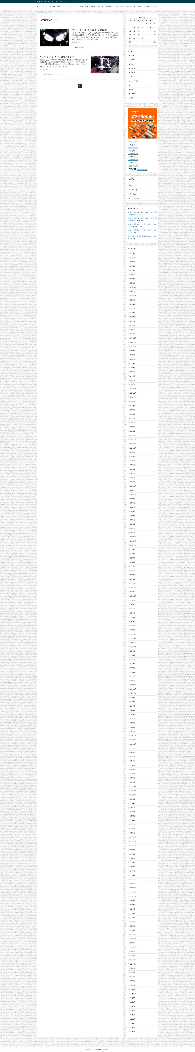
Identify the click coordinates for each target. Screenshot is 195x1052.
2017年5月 (132, 714)
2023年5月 (132, 418)
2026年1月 (132, 283)
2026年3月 (132, 274)
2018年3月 (132, 672)
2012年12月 (132, 938)
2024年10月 (132, 346)
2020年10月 (132, 545)
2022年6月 (132, 465)
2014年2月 (132, 879)
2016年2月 (132, 778)
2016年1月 (132, 782)
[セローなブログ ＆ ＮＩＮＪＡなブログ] (37, 6)
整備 (132, 89)
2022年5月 (132, 469)
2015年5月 (132, 816)
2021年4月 (132, 520)
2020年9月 (132, 549)
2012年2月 (132, 981)
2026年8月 (132, 253)
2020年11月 (132, 541)
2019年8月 (132, 604)
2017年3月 (132, 723)
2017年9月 (132, 697)
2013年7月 (132, 909)
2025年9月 (132, 300)
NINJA (133, 55)
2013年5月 (132, 917)
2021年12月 (132, 486)
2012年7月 (132, 960)
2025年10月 (132, 296)
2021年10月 (132, 494)
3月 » (155, 42)
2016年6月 (132, 761)
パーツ (133, 85)
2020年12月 (132, 537)
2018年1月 (132, 680)
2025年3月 (132, 325)
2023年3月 (132, 427)
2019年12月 (132, 587)
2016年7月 (132, 757)
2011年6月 (132, 1015)
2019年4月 (132, 621)
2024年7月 (132, 359)
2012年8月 (132, 955)
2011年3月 (132, 1027)
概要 (130, 185)
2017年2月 (132, 727)
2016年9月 (132, 748)
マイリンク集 (133, 190)
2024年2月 (132, 380)
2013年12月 (132, 888)
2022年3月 (132, 473)
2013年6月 (132, 913)
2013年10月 (132, 896)
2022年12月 (132, 439)
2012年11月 (132, 943)
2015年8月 (132, 803)
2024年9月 (132, 351)
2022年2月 (132, 477)
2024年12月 (132, 338)
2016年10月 (132, 744)
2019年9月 (132, 600)
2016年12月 (132, 735)
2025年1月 (132, 334)
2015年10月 (132, 795)
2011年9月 (132, 1002)
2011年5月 (132, 1019)
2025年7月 (132, 308)
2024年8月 (132, 355)
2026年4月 (132, 270)
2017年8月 (132, 702)
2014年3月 (132, 875)
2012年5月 (132, 968)
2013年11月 (132, 892)
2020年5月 (132, 566)
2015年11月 (132, 790)
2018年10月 (132, 647)
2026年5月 (132, 266)
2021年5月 (132, 515)
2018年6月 (132, 664)
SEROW (133, 60)
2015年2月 (132, 828)
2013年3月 (132, 926)
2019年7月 (132, 609)
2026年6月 (132, 262)
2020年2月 (132, 579)
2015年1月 (132, 833)
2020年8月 (132, 554)
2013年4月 (132, 922)
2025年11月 (132, 291)
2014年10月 (132, 845)
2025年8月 (132, 304)
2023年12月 (132, 389)
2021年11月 (132, 490)
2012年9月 (132, 951)
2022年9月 (132, 452)
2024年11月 (132, 342)
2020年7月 (132, 558)
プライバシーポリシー (136, 198)
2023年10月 (132, 397)
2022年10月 (132, 448)
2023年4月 (132, 422)
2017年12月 (132, 685)
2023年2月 (132, 431)
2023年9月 (132, 401)
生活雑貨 (133, 93)
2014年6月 (132, 862)
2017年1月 (132, 731)
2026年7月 (132, 258)
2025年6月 (132, 313)
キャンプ (133, 72)
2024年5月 (132, 367)
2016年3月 (132, 773)
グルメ (133, 77)
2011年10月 (132, 998)
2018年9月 (132, 651)
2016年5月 (132, 765)
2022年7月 (132, 460)
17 (154, 31)
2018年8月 (132, 655)
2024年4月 (132, 372)
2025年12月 (132, 287)
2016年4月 (132, 769)
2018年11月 (132, 642)
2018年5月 (132, 668)
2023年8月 (132, 406)
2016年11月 (132, 740)
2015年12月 (132, 786)
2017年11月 (132, 689)
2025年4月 (132, 321)
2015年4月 (132, 820)
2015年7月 (132, 807)
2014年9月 (132, 850)
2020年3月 (132, 575)
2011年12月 (132, 989)
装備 (132, 98)
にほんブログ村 (133, 141)
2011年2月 (132, 1031)
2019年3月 (132, 625)
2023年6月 (132, 414)
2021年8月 (132, 503)
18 (130, 34)
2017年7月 (132, 706)
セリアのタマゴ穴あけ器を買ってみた (140, 236)
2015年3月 (132, 824)
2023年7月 (132, 410)
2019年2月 (132, 630)
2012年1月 (132, 985)
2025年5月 (132, 317)
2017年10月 (132, 693)
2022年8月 (132, 456)
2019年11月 (132, 592)
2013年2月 (132, 930)
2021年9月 (132, 499)
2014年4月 (132, 871)
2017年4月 (132, 719)
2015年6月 (132, 812)
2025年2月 (132, 329)
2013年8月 (132, 905)
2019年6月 (132, 613)
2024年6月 (132, 363)
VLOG (132, 64)
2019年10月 (132, 596)
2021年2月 (132, 528)
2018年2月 (132, 676)
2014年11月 (132, 841)
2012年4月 (132, 972)
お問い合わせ (133, 194)
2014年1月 (132, 884)
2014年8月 (132, 854)
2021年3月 (132, 524)
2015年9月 (132, 799)
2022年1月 (132, 482)
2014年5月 (132, 867)
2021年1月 (132, 532)
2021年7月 (132, 507)
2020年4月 (132, 571)
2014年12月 (132, 837)
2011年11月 (132, 993)
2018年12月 (132, 638)
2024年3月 (132, 376)
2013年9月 (132, 900)
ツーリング (134, 81)
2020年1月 (132, 583)
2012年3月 (132, 977)
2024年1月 (132, 384)
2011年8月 (132, 1006)
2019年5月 (132, 617)
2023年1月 (132, 435)
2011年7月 (132, 1010)
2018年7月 (132, 659)
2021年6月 (132, 511)
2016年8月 (132, 752)
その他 (133, 68)
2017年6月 (132, 710)
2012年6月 (132, 964)
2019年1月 (132, 634)
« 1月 (129, 42)
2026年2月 (132, 279)
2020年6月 (132, 562)
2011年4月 (132, 1023)
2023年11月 (132, 393)
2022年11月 (132, 444)
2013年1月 (132, 934)
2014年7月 (132, 858)
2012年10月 (132, 947)
